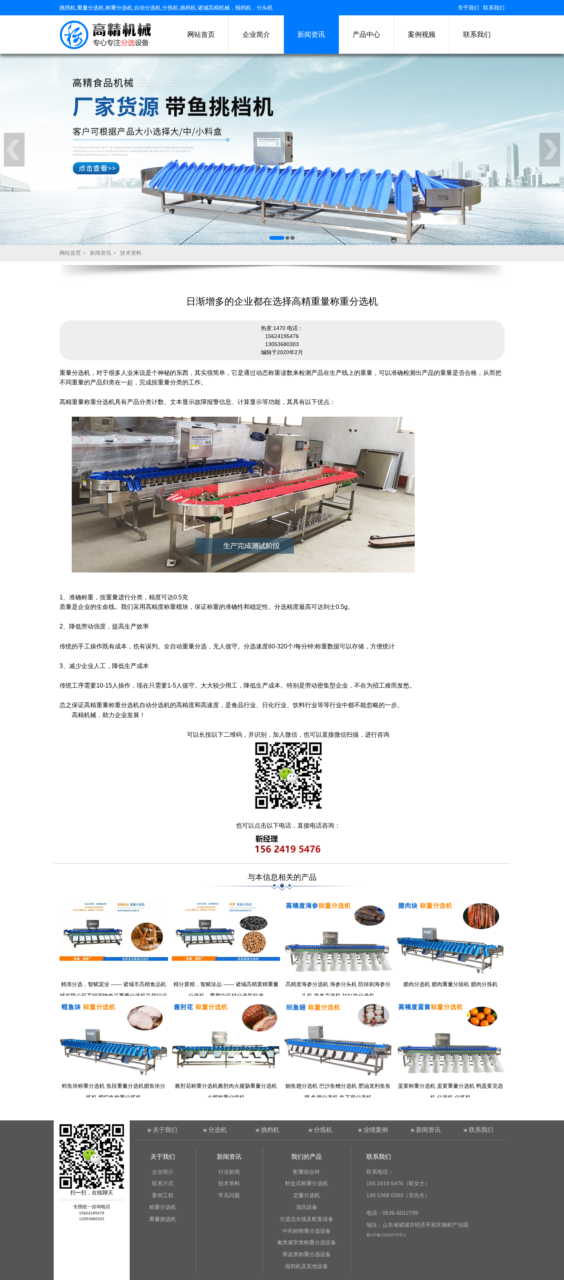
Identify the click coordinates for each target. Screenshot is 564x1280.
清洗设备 (306, 1207)
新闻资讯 (311, 34)
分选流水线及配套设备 (306, 1219)
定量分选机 (306, 1195)
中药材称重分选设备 (306, 1231)
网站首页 (201, 34)
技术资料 (131, 253)
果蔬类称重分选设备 (306, 1254)
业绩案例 (375, 1130)
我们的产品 (306, 1156)
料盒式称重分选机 (306, 1183)
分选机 (217, 1130)
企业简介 (256, 34)
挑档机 (270, 1130)
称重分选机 (162, 1207)
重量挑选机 (162, 1219)
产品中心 (366, 34)
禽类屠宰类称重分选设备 (306, 1242)
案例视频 (421, 34)
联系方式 (162, 1183)
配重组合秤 (306, 1172)
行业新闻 (229, 1172)
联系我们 (494, 8)
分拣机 (323, 1130)
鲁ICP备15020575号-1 (386, 1235)
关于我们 (468, 8)
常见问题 (229, 1195)
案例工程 (162, 1195)
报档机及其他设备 (306, 1266)
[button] (277, 238)
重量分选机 (74, 372)
